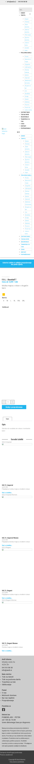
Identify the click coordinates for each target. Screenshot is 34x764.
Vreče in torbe (27, 44)
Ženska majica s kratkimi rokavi (12, 647)
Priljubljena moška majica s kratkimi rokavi (16, 489)
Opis (7, 419)
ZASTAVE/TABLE (25, 112)
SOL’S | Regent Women (10, 643)
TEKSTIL (23, 15)
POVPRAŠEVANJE (26, 128)
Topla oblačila (27, 26)
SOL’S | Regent (7, 591)
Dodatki (27, 48)
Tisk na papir (25, 114)
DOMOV (23, 13)
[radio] (3, 294)
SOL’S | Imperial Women (10, 538)
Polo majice (28, 35)
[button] (25, 6)
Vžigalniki (27, 64)
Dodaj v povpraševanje (14, 407)
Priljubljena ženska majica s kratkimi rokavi (16, 542)
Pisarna (27, 104)
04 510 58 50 (7, 667)
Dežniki (27, 75)
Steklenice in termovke (28, 82)
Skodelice (27, 93)
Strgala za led (28, 87)
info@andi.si (7, 670)
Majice (26, 19)
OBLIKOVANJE (25, 117)
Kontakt (23, 126)
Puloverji (27, 21)
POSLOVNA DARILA (26, 52)
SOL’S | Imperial (7, 485)
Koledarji (27, 102)
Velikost (5, 307)
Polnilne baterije (27, 71)
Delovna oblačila (27, 31)
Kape (26, 50)
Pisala (26, 56)
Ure (26, 91)
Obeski (27, 99)
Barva (4, 298)
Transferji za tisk (25, 245)
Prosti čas (27, 107)
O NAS (22, 123)
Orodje (26, 96)
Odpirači (27, 78)
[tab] (7, 419)
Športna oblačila (27, 39)
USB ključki (28, 67)
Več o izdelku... (7, 493)
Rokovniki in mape (28, 60)
